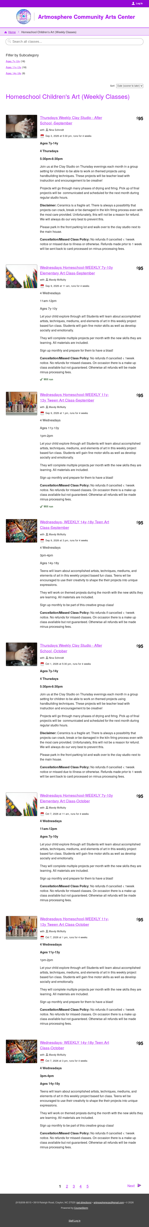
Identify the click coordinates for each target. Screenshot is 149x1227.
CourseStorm (81, 1207)
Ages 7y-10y (13, 61)
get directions (84, 1202)
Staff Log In (75, 1220)
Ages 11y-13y (13, 67)
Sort (112, 85)
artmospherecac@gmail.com (109, 1202)
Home (12, 32)
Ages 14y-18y (13, 73)
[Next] (139, 1186)
